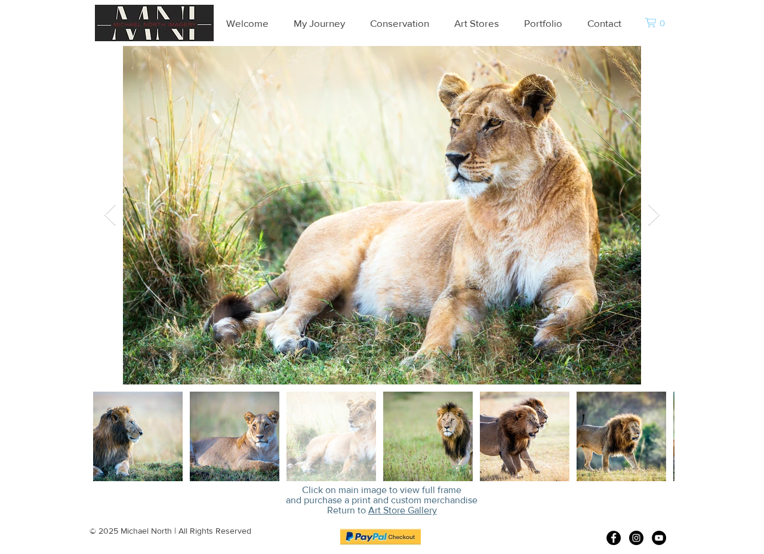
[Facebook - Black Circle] (613, 538)
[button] (659, 22)
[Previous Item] (110, 215)
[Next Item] (654, 215)
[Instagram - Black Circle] (636, 538)
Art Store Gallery (402, 510)
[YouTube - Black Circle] (659, 538)
